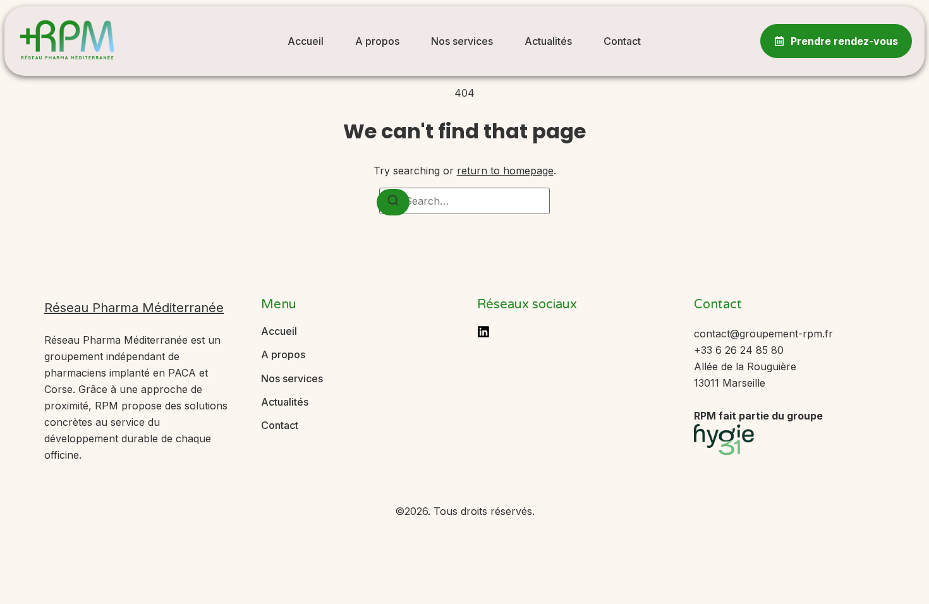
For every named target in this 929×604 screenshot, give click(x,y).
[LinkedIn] (483, 331)
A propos (377, 41)
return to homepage (505, 170)
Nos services (462, 41)
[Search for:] (464, 201)
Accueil (306, 41)
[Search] (393, 202)
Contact (622, 41)
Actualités (548, 41)
